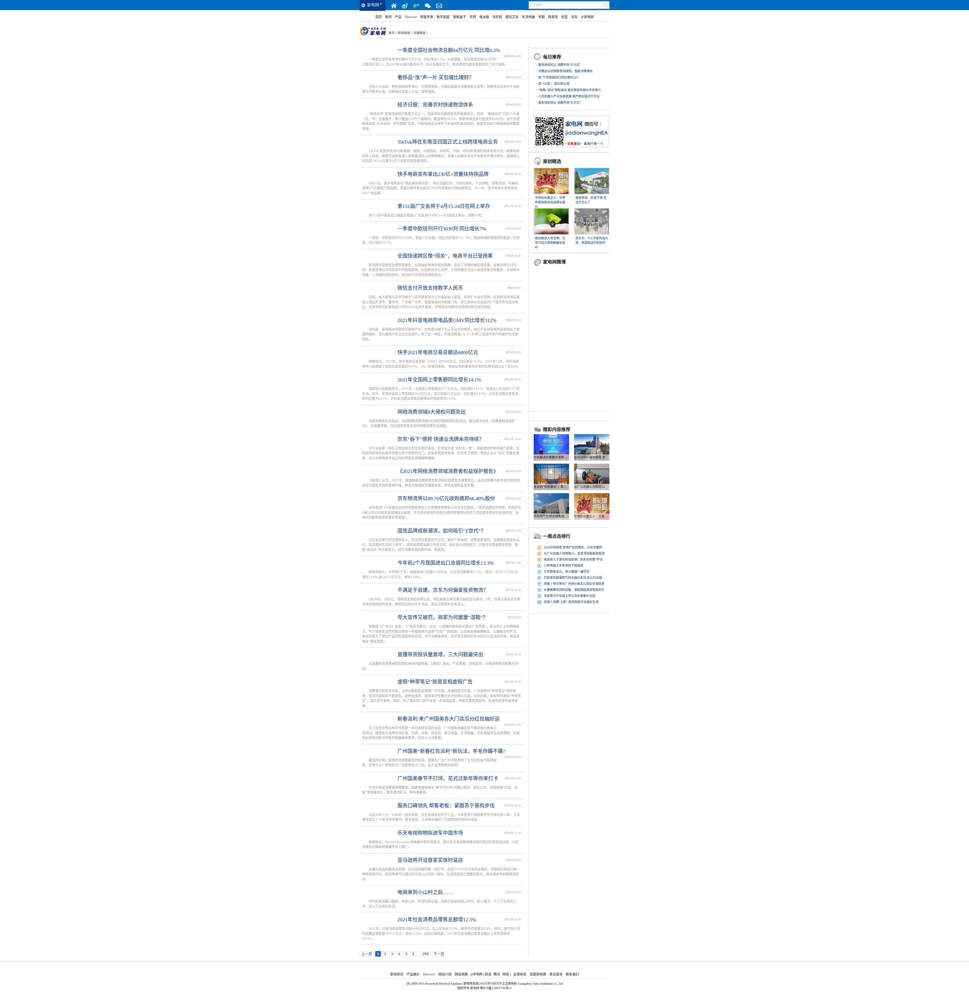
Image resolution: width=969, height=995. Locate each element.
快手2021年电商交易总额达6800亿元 (437, 352)
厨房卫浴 (512, 17)
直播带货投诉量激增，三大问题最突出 (440, 654)
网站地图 (461, 974)
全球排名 (519, 974)
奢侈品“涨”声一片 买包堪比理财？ (435, 77)
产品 (398, 17)
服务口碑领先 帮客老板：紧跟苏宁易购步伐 (446, 805)
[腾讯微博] (416, 6)
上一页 (366, 954)
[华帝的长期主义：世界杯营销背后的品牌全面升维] (551, 170)
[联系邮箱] (439, 6)
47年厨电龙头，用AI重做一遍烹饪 (566, 571)
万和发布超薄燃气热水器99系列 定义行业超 (573, 578)
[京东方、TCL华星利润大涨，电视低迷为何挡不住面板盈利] (591, 211)
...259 (423, 954)
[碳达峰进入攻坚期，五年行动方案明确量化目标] (551, 211)
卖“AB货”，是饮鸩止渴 (553, 84)
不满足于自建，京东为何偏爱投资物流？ (442, 590)
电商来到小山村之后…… (425, 892)
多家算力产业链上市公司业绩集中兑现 (569, 596)
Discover (411, 17)
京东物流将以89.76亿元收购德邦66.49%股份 (446, 498)
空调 (472, 17)
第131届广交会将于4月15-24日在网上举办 (443, 206)
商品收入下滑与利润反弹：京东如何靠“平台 (573, 559)
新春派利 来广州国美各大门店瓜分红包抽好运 (448, 719)
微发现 (553, 17)
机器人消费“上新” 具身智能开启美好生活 (571, 602)
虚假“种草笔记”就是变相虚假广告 (435, 682)
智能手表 (426, 17)
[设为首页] (393, 6)
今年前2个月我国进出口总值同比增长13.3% (445, 563)
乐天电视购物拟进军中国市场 (430, 833)
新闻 (388, 17)
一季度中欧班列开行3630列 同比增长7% (441, 228)
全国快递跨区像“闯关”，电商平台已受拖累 (445, 256)
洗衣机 (497, 17)
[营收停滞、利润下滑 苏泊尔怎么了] (591, 170)
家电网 (373, 5)
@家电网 (587, 17)
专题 (541, 17)
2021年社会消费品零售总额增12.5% (436, 919)
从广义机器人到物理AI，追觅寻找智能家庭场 (574, 553)
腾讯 (497, 974)
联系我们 (572, 974)
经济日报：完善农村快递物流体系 (435, 105)
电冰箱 (484, 17)
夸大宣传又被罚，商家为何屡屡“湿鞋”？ (442, 617)
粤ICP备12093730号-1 (496, 988)
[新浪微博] (405, 6)
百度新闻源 (538, 974)
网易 (505, 974)
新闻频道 (404, 33)
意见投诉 (555, 974)
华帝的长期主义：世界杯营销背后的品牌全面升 (550, 202)
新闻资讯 (396, 974)
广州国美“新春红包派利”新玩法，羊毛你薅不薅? (451, 751)
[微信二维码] (428, 6)
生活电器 (528, 17)
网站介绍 (444, 974)
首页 (378, 17)
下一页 (439, 954)
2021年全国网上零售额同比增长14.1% (439, 379)
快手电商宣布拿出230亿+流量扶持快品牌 (443, 174)
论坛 (574, 17)
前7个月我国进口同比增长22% (558, 77)
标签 (564, 17)
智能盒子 (459, 17)
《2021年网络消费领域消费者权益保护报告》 (447, 471)
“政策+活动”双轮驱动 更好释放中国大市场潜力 (569, 90)
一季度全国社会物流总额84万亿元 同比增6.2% (448, 50)
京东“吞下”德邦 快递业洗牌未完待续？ (440, 439)
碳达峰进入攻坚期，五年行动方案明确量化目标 (550, 243)
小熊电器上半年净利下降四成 (563, 565)
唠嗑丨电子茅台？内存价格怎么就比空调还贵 (574, 584)
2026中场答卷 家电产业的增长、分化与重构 (573, 547)
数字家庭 (443, 17)
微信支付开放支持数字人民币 (430, 288)
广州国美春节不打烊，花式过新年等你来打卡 (447, 778)
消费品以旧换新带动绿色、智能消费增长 (565, 71)
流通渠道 (419, 33)
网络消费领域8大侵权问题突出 (431, 412)
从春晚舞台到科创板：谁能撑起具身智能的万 (574, 590)
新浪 (488, 974)
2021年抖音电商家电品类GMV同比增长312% (447, 320)
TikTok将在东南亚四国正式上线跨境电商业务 (447, 142)
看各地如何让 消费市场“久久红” (559, 65)
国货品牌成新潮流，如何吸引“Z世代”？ (441, 531)
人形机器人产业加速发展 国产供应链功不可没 (569, 96)
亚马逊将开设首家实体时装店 (430, 860)
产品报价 (413, 974)
